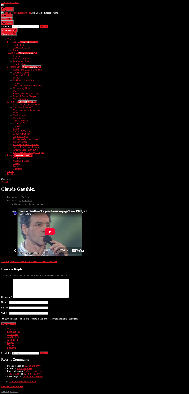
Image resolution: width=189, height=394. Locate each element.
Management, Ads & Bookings (27, 69)
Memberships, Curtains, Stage (27, 110)
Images (10, 155)
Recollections (13, 42)
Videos (10, 171)
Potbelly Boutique (21, 134)
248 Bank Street (14, 66)
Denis (27, 197)
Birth (15, 50)
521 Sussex (12, 101)
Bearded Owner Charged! (25, 96)
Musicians (17, 158)
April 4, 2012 (25, 200)
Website (5, 313)
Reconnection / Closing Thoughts (28, 152)
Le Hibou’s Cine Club (23, 80)
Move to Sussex (20, 99)
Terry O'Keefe (14, 373)
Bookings (11, 174)
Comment (6, 297)
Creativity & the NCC (23, 107)
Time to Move (19, 64)
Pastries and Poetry (22, 61)
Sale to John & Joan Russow (26, 147)
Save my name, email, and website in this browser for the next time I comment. (41, 318)
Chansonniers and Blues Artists (27, 85)
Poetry (16, 77)
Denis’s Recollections (33, 371)
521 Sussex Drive (33, 365)
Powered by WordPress (12, 386)
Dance (16, 91)
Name (5, 302)
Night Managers (20, 136)
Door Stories (19, 118)
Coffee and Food (21, 72)
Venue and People (21, 75)
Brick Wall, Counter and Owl (26, 104)
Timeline (11, 39)
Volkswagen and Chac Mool (26, 93)
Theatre (16, 83)
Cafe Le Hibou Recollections (22, 381)
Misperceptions (20, 142)
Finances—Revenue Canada (26, 139)
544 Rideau (12, 53)
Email (4, 307)
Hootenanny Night (21, 88)
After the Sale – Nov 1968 (25, 150)
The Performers (20, 115)
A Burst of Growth (22, 58)
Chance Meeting (20, 120)
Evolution (17, 56)
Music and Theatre (21, 47)
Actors (16, 128)
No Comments (26, 204)
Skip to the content (10, 2)
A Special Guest (20, 123)
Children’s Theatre (21, 131)
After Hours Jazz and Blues (26, 144)
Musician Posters (21, 161)
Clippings (17, 169)
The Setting (18, 45)
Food (15, 112)
